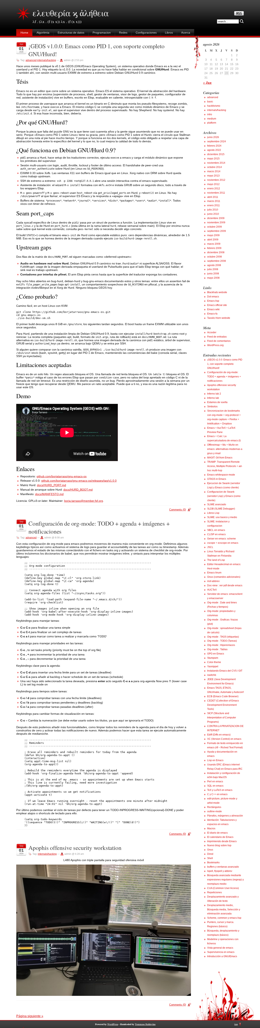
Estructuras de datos (71, 32)
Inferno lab (213, 398)
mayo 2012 (213, 184)
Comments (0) (177, 509)
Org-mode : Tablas (217, 649)
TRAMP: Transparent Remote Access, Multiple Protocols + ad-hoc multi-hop (224, 466)
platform (211, 122)
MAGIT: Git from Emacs (219, 457)
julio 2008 (212, 269)
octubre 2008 (214, 256)
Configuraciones (146, 32)
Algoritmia (43, 32)
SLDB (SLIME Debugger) (221, 508)
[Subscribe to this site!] (239, 14)
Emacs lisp (213, 300)
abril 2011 (212, 197)
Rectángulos (214, 807)
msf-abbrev (213, 581)
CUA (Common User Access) (223, 888)
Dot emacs (213, 296)
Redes (123, 32)
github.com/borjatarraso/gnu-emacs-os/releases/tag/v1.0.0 (79, 480)
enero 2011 (213, 205)
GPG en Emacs (215, 653)
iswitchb (211, 675)
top (236, 1024)
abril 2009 (212, 239)
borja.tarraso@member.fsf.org (83, 500)
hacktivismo (213, 105)
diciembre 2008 (215, 252)
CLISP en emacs (216, 534)
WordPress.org (215, 345)
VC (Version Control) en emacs (224, 739)
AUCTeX (212, 589)
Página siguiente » (29, 1016)
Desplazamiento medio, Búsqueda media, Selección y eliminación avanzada (223, 909)
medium (211, 118)
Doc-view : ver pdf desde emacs (224, 585)
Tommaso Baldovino (145, 1024)
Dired (210, 854)
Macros (211, 828)
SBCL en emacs (216, 530)
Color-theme (214, 662)
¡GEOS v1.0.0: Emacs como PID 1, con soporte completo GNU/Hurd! (224, 364)
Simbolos (212, 406)
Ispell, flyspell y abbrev (219, 871)
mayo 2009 (213, 235)
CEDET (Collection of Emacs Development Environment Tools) (223, 705)
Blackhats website (217, 292)
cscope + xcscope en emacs (222, 542)
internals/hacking (46, 60)
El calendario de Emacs (220, 837)
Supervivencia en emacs (220, 952)
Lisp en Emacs (215, 760)
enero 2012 (213, 188)
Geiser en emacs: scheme (221, 538)
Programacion (102, 32)
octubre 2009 (214, 226)
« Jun (207, 82)
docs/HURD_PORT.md (51, 485)
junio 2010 (213, 214)
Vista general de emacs (220, 947)
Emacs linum (214, 572)
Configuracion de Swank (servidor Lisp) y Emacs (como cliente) (223, 496)
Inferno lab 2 (214, 393)
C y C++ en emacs (217, 794)
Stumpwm (212, 657)
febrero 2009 (214, 248)
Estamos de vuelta (217, 402)
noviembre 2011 (216, 192)
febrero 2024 (214, 145)
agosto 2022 (214, 150)
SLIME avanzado (216, 504)
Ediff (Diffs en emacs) (219, 734)
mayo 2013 (213, 175)
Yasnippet (212, 666)
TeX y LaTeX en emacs (219, 790)
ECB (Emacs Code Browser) (222, 696)
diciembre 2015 (215, 154)
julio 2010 (212, 209)
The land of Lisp (216, 560)
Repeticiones (214, 892)
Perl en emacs (215, 781)
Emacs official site (217, 305)
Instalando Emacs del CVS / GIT (224, 670)
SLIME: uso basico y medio (222, 517)
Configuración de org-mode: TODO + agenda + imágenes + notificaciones (224, 376)
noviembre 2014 (216, 162)
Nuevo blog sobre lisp (219, 845)
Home (24, 32)
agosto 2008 (214, 265)
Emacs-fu (212, 313)
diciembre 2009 (215, 218)
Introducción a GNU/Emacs (222, 956)
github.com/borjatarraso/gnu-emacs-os (62, 476)
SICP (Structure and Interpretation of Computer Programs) (221, 717)
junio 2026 (213, 137)
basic (210, 101)
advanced (31, 60)
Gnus (210, 849)
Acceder (211, 332)
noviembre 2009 (216, 222)
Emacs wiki (213, 309)
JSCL (210, 547)
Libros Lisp (213, 513)
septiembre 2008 (216, 261)
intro (209, 114)
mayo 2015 (213, 158)
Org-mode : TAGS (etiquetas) (223, 636)
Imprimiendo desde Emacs (222, 841)
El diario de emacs (217, 832)
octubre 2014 (214, 167)
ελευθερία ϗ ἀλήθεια (70, 13)
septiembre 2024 (216, 141)
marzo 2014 (213, 171)
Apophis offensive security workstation (74, 848)
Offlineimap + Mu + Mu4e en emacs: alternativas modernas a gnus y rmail (224, 449)
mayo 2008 (213, 277)
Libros (169, 32)
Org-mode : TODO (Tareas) (222, 640)
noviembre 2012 (216, 180)
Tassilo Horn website (218, 318)
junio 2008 (213, 273)
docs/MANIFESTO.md (49, 494)
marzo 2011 (213, 201)
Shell (210, 858)
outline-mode (214, 811)
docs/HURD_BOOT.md (78, 489)
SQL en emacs (215, 785)
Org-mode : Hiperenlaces (221, 645)
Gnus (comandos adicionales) (223, 576)
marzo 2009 (213, 243)
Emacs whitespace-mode (221, 474)
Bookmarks (213, 862)
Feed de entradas (217, 336)
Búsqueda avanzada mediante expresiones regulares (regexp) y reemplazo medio (225, 879)
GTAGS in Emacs (216, 479)
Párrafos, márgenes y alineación (225, 815)
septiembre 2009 (216, 231)
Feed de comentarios (219, 341)
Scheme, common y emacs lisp (224, 917)
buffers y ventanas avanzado (223, 866)
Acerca (185, 32)
